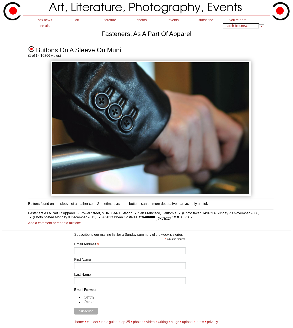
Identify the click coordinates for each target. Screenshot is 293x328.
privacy (212, 322)
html (91, 297)
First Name (82, 259)
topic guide (109, 322)
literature (109, 20)
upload (187, 322)
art (77, 20)
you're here (238, 20)
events (174, 20)
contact (92, 322)
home (79, 322)
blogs (175, 322)
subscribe (205, 20)
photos (141, 20)
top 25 (125, 322)
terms (200, 322)
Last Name (82, 274)
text (90, 302)
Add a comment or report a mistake (54, 223)
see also (45, 26)
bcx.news (45, 20)
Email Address (86, 244)
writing (163, 322)
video (150, 322)
